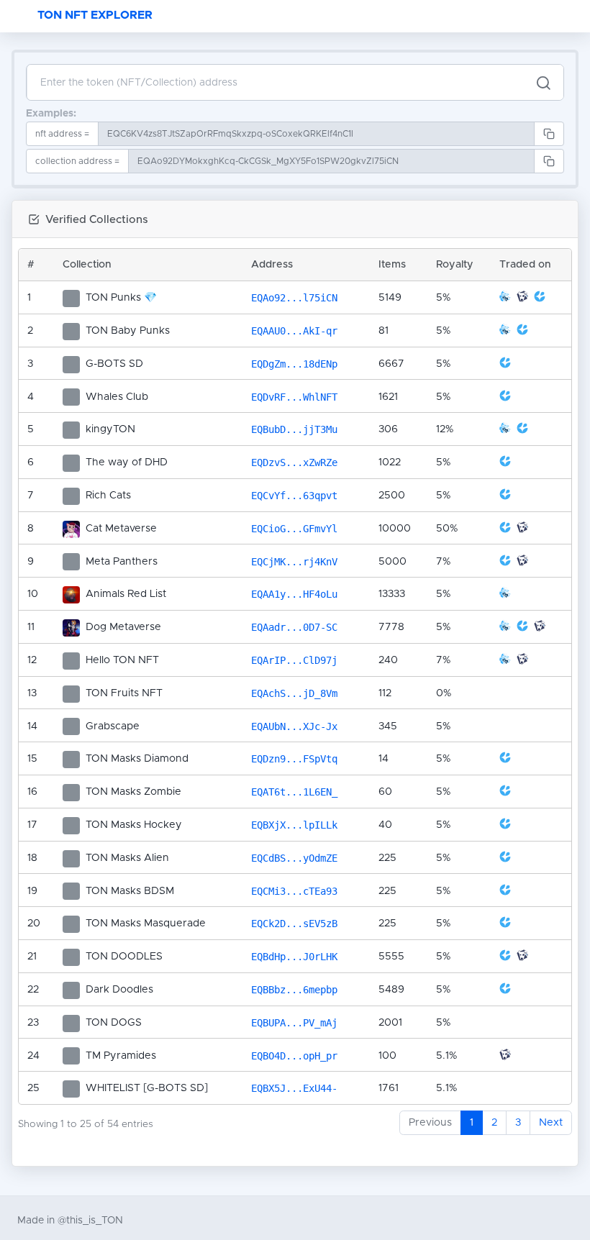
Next (551, 1123)
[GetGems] (539, 299)
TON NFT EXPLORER (95, 15)
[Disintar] (506, 299)
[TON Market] (524, 299)
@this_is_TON (90, 1221)
